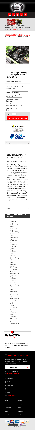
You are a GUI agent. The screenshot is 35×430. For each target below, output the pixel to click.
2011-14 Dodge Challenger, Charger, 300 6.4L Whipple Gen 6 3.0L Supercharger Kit (14, 253)
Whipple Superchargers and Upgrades (21, 35)
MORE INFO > (17, 29)
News (6, 411)
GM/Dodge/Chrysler (13, 34)
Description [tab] (9, 143)
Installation (8, 404)
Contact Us (20, 400)
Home (6, 34)
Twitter (9, 381)
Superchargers (8, 35)
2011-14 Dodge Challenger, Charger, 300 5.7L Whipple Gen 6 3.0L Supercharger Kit (14, 318)
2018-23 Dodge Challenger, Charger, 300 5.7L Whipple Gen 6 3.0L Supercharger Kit (14, 306)
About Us (7, 414)
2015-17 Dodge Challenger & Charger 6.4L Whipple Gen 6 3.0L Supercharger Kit (14, 293)
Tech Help (20, 411)
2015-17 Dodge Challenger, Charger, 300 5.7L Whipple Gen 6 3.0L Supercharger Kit (14, 280)
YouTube (9, 389)
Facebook (10, 378)
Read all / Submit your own (12, 337)
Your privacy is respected (11, 371)
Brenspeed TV (8, 407)
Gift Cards (20, 414)
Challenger (20, 34)
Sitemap (20, 404)
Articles (19, 407)
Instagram (10, 385)
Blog (8, 392)
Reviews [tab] (8, 208)
